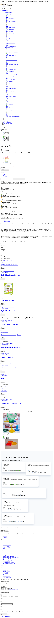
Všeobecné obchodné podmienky (10, 556)
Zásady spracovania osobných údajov (11, 557)
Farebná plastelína (7, 357)
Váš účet (2, 565)
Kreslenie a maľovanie (13, 52)
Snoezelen (10, 104)
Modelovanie (11, 33)
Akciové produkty (7, 545)
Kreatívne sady (11, 27)
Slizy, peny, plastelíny (13, 64)
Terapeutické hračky (12, 46)
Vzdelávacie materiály (13, 99)
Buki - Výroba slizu (7, 300)
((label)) (2, 602)
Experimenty (11, 29)
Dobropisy (5, 573)
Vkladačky (10, 81)
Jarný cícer (4, 378)
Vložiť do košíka (4, 169)
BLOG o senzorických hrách (9, 562)
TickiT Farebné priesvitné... (10, 324)
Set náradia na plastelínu (9, 368)
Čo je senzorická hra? (7, 558)
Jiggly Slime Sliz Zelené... (9, 265)
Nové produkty (6, 546)
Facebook (5, 536)
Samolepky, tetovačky (13, 74)
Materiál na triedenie (12, 60)
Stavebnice (10, 31)
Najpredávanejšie (6, 547)
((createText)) (10, 604)
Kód (2, 245)
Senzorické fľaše (12, 91)
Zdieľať (4, 174)
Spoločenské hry (11, 21)
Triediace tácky (11, 79)
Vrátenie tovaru (6, 571)
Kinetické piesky (12, 55)
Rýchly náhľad (4, 261)
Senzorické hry (7, 12)
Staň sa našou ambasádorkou (9, 563)
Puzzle (9, 23)
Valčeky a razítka (12, 88)
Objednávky (5, 572)
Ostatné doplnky (11, 110)
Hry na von (10, 38)
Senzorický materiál (8, 47)
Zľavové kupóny (6, 576)
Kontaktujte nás (6, 561)
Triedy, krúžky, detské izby (14, 116)
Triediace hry (11, 14)
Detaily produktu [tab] (6, 221)
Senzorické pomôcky (8, 76)
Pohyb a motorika (12, 96)
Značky (4, 548)
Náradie (10, 83)
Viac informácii (5, 4)
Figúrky (10, 101)
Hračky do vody (11, 43)
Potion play (10, 107)
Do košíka (3, 268)
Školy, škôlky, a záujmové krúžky (10, 560)
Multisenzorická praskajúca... (11, 335)
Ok (1, 4)
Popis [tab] (4, 220)
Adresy (4, 574)
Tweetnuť (5, 175)
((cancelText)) (3, 604)
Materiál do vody (12, 69)
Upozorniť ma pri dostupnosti (19, 179)
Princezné (4, 391)
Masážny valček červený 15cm (11, 403)
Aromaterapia (11, 71)
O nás (4, 555)
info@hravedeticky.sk (13, 589)
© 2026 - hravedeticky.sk (6, 616)
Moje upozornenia (7, 577)
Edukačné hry (11, 18)
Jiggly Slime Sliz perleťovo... (10, 275)
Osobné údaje (6, 570)
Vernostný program (7, 543)
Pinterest (5, 176)
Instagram (5, 537)
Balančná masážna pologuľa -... (11, 347)
